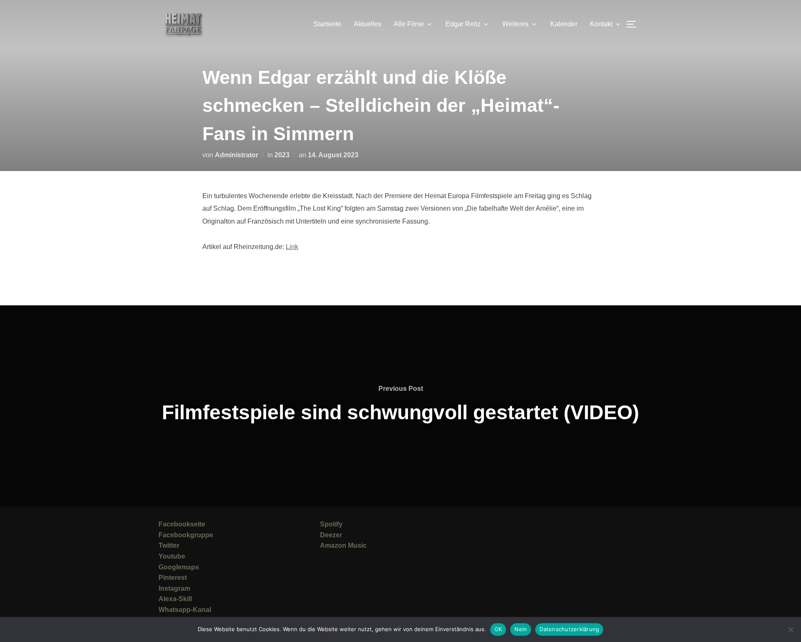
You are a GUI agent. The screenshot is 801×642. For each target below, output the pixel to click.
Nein (520, 629)
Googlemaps (179, 567)
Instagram (174, 588)
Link (292, 246)
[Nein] (790, 629)
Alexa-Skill (175, 598)
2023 (282, 155)
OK (498, 629)
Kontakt (601, 24)
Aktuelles (367, 24)
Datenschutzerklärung (569, 629)
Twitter (169, 545)
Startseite (327, 24)
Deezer (331, 535)
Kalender (563, 24)
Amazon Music (343, 545)
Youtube (172, 556)
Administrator (236, 155)
